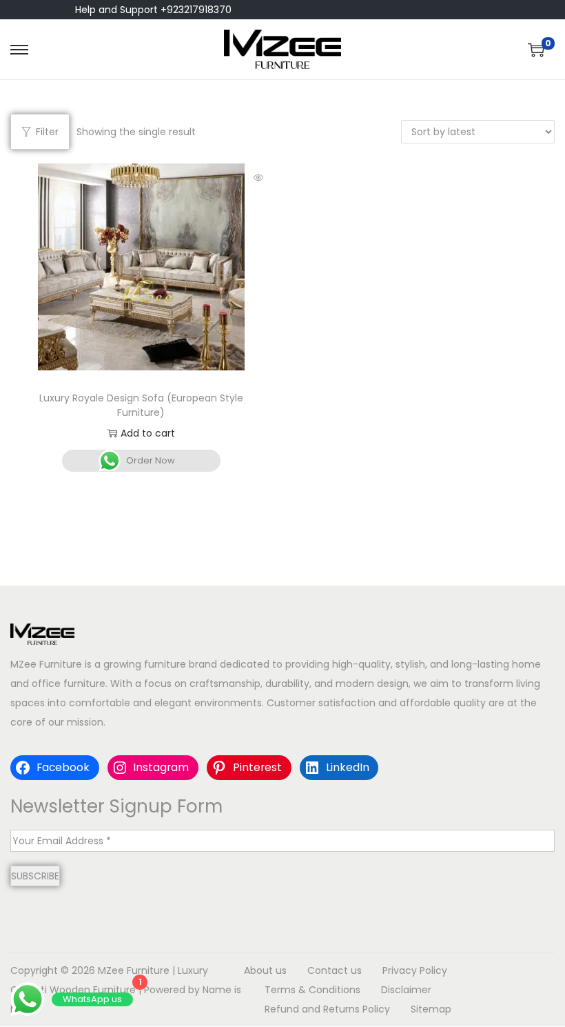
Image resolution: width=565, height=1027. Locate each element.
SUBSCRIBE (35, 876)
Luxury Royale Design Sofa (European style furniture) (141, 405)
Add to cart (148, 433)
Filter (47, 132)
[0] (536, 49)
